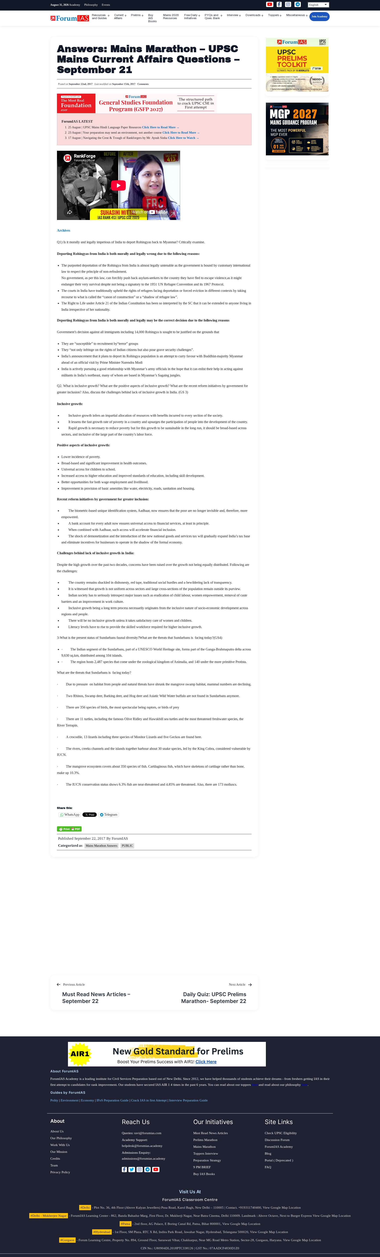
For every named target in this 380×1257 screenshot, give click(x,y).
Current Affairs (119, 17)
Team (54, 1165)
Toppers (273, 15)
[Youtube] (155, 1169)
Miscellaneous (295, 15)
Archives (63, 230)
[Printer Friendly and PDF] (69, 828)
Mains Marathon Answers (101, 845)
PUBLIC (127, 845)
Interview (232, 15)
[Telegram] (147, 1169)
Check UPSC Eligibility (281, 1133)
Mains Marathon (204, 1146)
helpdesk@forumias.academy (142, 1146)
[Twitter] (131, 1169)
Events (106, 4)
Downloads (253, 15)
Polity (54, 1100)
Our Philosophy (61, 1138)
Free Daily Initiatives (190, 17)
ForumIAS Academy (279, 1146)
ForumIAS (120, 838)
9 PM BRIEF (202, 1167)
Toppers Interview (205, 1153)
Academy (74, 4)
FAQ (268, 1167)
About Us (57, 1131)
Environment (70, 1100)
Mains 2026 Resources (171, 17)
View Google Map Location (282, 1207)
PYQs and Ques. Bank (212, 17)
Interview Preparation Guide (188, 1100)
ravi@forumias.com (147, 1133)
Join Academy (319, 16)
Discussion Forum (277, 1140)
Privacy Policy (60, 1172)
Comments (143, 84)
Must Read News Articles (210, 1133)
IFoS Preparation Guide (113, 1100)
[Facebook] (124, 1169)
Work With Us (60, 1145)
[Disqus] (154, 912)
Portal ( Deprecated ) (279, 1160)
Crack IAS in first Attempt (149, 1100)
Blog (268, 1153)
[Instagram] (140, 1169)
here (255, 1084)
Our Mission (58, 1151)
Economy (87, 1100)
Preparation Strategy (207, 1160)
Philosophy (91, 4)
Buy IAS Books (152, 18)
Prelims (136, 15)
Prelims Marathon (205, 1140)
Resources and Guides (99, 17)
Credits (55, 1158)
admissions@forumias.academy (143, 1158)
